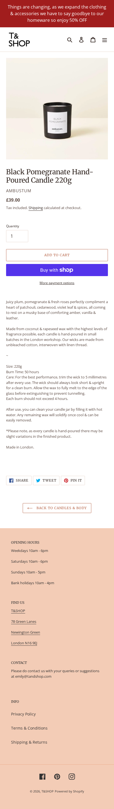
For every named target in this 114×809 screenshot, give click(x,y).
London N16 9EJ (24, 642)
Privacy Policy (23, 714)
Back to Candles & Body (61, 508)
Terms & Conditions (29, 728)
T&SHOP (18, 610)
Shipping (35, 207)
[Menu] (104, 39)
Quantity (12, 226)
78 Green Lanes (23, 621)
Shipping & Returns (29, 742)
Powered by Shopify (69, 791)
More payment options (57, 283)
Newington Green (25, 632)
